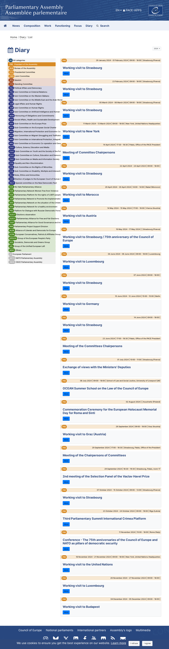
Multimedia (143, 630)
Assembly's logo (121, 630)
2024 (156, 48)
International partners (91, 630)
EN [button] (117, 10)
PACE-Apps (134, 10)
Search (104, 25)
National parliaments (59, 630)
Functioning (62, 25)
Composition (32, 25)
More (66, 73)
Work (47, 25)
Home (13, 37)
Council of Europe (30, 630)
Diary (23, 37)
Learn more (118, 643)
